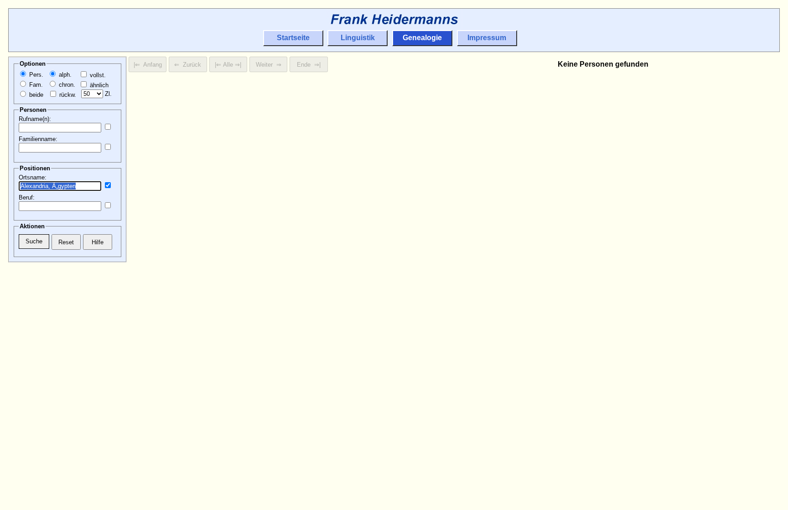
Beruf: (27, 197)
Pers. (35, 74)
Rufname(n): (35, 119)
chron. (66, 84)
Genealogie (422, 38)
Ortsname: (33, 177)
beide (35, 94)
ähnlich (98, 85)
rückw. (66, 94)
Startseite (293, 38)
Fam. (35, 84)
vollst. (97, 75)
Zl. (107, 93)
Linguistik (358, 38)
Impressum (486, 38)
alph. (64, 74)
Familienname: (38, 139)
